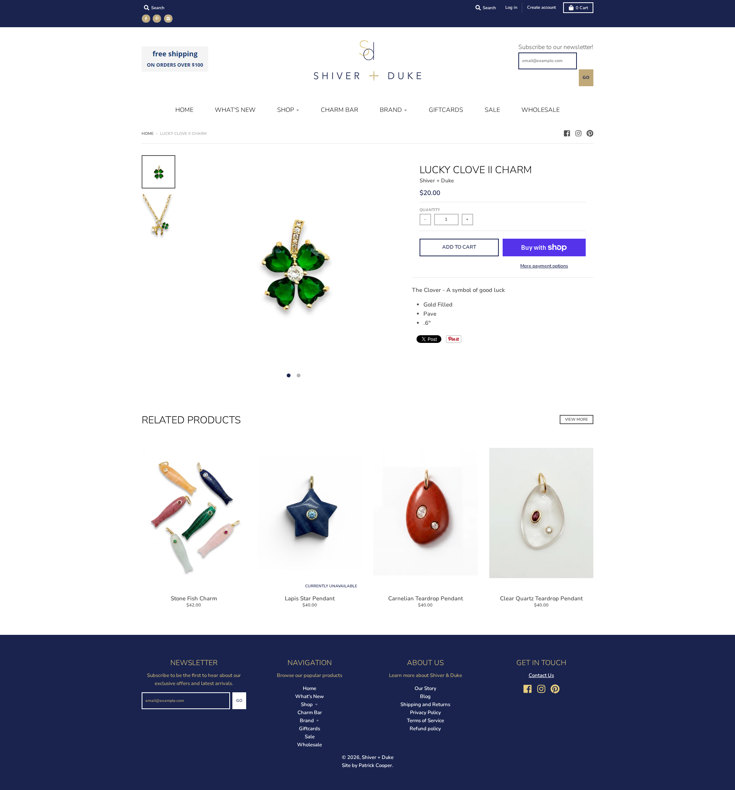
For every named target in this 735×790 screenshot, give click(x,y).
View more (576, 419)
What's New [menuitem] (235, 110)
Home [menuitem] (184, 110)
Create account (541, 7)
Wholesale (309, 744)
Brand (307, 720)
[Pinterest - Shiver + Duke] (589, 133)
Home (148, 133)
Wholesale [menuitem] (540, 110)
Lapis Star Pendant (310, 598)
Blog (425, 696)
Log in (511, 7)
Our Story (425, 688)
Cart (582, 8)
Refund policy (425, 728)
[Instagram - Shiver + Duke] (578, 133)
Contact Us (541, 675)
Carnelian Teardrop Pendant (425, 598)
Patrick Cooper (375, 765)
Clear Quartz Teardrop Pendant (541, 598)
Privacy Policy (425, 712)
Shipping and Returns (425, 704)
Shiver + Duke (437, 180)
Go (586, 77)
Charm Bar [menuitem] (339, 110)
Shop (307, 704)
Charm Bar (309, 712)
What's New (309, 696)
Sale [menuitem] (492, 110)
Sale (310, 736)
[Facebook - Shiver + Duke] (567, 133)
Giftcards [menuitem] (446, 110)
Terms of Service (425, 720)
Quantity (430, 210)
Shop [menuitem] (285, 110)
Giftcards (309, 728)
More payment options (544, 266)
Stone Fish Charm (194, 598)
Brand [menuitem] (391, 110)
